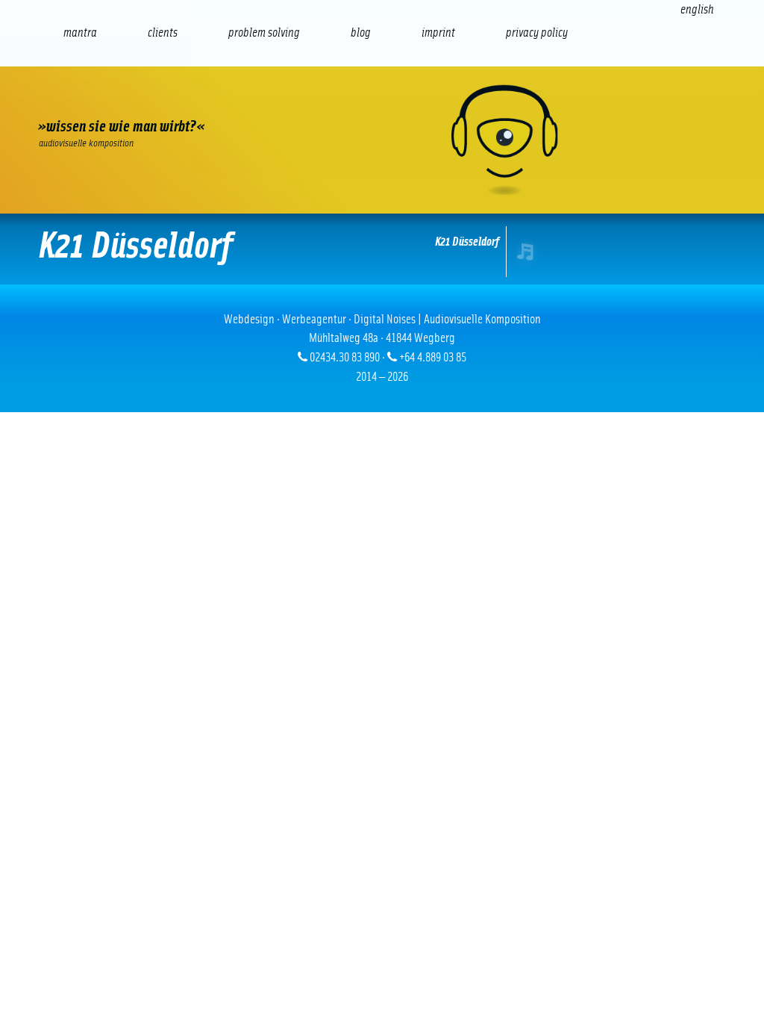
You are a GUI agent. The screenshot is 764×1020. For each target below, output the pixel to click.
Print (387, 101)
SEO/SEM (197, 101)
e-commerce (133, 101)
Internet (69, 101)
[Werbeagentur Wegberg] (382, 140)
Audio (260, 101)
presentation (323, 101)
